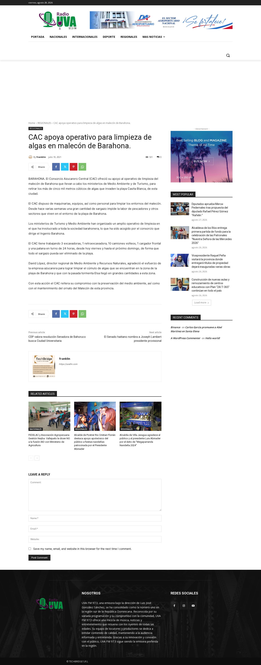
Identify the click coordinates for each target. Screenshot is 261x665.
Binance (175, 327)
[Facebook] (56, 167)
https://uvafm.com (68, 364)
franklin (41, 157)
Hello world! (212, 338)
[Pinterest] (73, 167)
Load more (200, 302)
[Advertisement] (130, 88)
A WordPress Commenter (185, 338)
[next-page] (37, 458)
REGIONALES (44, 123)
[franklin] (30, 157)
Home (31, 123)
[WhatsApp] (82, 167)
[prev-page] (30, 458)
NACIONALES (36, 429)
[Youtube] (193, 605)
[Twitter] (65, 167)
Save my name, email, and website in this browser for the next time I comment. (82, 548)
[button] (228, 55)
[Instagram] (183, 605)
